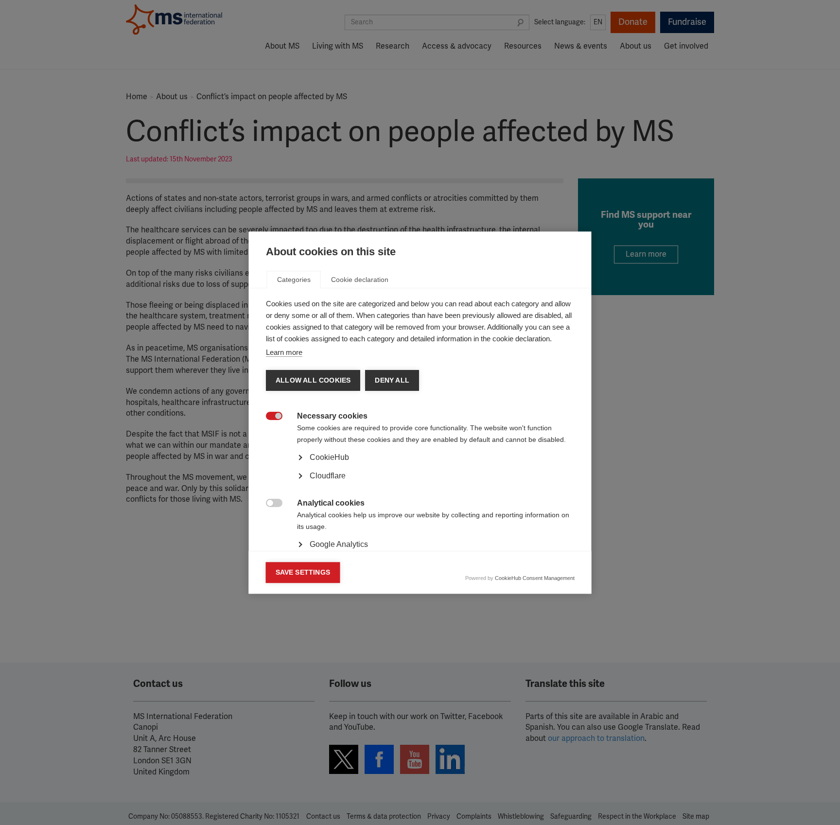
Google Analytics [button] (339, 544)
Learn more (284, 352)
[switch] (269, 417)
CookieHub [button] (329, 457)
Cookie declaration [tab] (359, 279)
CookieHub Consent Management (535, 578)
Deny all (392, 380)
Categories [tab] (294, 279)
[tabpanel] (420, 484)
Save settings (303, 572)
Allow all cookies (313, 380)
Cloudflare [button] (328, 476)
